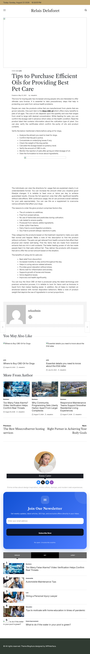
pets (20, 71)
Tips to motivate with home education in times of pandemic (55, 610)
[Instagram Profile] (52, 482)
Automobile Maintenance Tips (41, 581)
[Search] (86, 10)
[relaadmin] (16, 314)
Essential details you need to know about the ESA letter (63, 364)
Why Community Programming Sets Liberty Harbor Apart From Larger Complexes (45, 406)
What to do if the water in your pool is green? (48, 624)
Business (6, 399)
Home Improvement (32, 621)
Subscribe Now (45, 533)
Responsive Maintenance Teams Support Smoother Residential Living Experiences (73, 406)
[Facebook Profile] (38, 482)
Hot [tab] (45, 555)
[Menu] (4, 10)
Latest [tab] (73, 555)
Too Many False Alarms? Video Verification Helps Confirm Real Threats (15, 405)
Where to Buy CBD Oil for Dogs (19, 363)
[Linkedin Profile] (47, 482)
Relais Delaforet (45, 11)
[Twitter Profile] (43, 482)
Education (29, 607)
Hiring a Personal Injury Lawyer (41, 596)
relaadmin (34, 95)
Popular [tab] (17, 555)
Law (27, 592)
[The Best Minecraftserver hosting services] (2, 327)
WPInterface (51, 646)
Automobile (29, 578)
